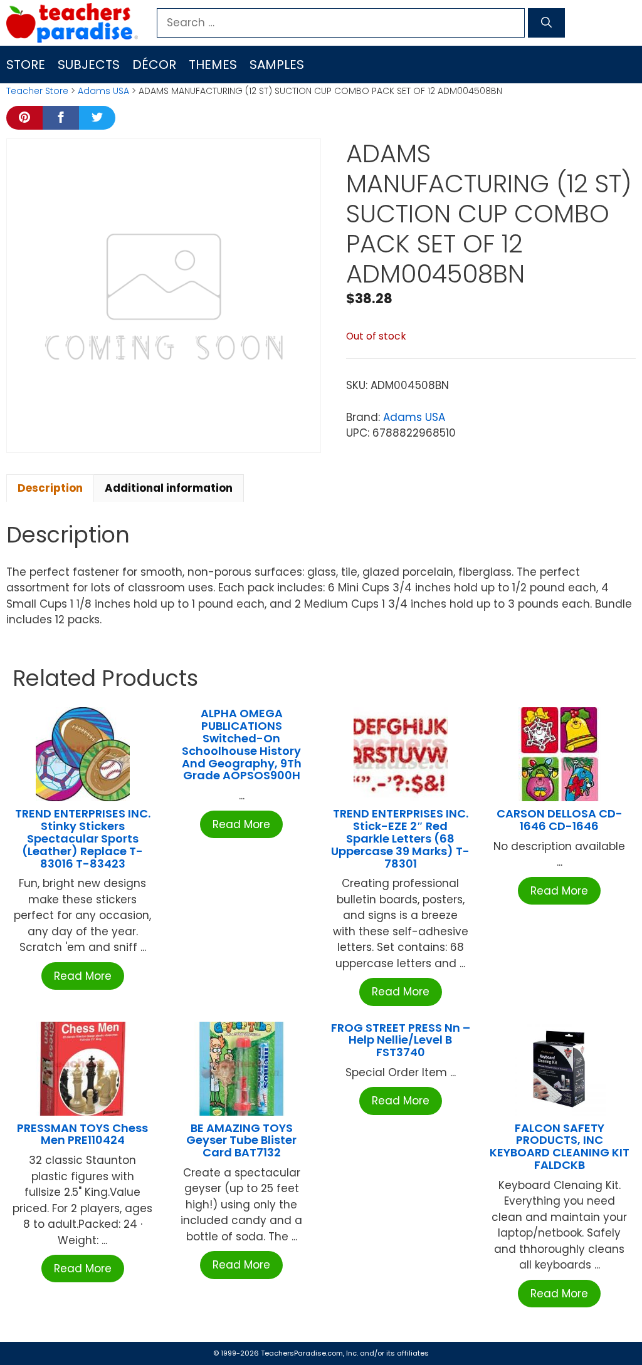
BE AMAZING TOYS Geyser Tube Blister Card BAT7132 (241, 1140)
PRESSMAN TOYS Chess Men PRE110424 (82, 1134)
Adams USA (103, 91)
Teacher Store (37, 91)
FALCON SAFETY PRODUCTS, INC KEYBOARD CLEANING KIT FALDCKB (559, 1146)
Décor (154, 64)
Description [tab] (50, 488)
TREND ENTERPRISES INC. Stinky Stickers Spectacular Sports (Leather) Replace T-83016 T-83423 (82, 838)
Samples (277, 64)
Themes (213, 64)
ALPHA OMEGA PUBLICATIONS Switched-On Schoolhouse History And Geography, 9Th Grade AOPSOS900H (242, 744)
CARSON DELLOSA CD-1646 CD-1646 (560, 820)
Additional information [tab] (169, 488)
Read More (83, 976)
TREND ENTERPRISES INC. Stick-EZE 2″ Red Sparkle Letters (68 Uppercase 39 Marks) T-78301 (400, 838)
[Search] (546, 23)
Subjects (89, 64)
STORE (25, 64)
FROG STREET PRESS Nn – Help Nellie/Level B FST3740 (400, 1040)
